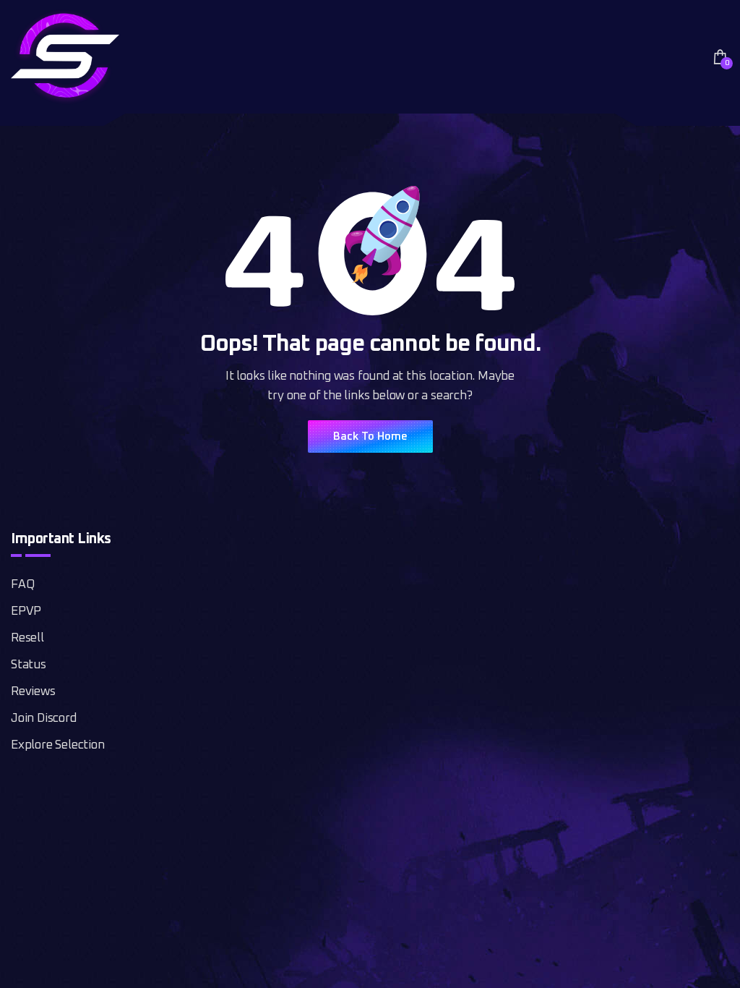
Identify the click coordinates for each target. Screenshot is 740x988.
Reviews (33, 692)
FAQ (22, 585)
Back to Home (370, 436)
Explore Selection (58, 745)
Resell (27, 638)
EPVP (26, 611)
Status (28, 665)
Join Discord (44, 718)
